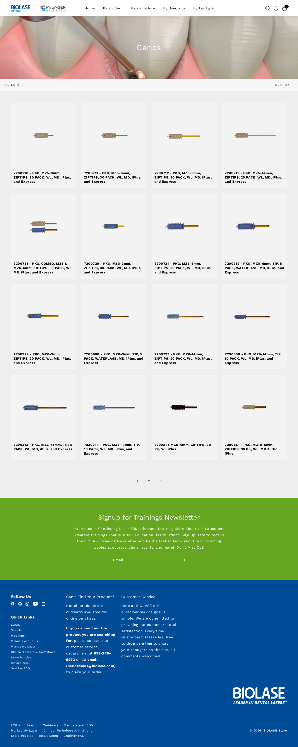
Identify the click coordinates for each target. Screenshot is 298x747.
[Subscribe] (183, 560)
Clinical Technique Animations (33, 652)
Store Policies (21, 657)
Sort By (282, 84)
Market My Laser (23, 646)
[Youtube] (36, 604)
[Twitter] (20, 604)
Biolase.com (20, 663)
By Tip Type (203, 8)
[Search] (267, 8)
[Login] (276, 8)
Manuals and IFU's (24, 641)
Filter (9, 84)
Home (89, 8)
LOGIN (16, 624)
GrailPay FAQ (20, 668)
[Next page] (161, 481)
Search (16, 630)
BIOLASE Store (275, 730)
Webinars (18, 635)
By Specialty (174, 8)
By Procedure (143, 8)
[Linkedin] (43, 604)
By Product (113, 8)
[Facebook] (13, 604)
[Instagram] (28, 604)
